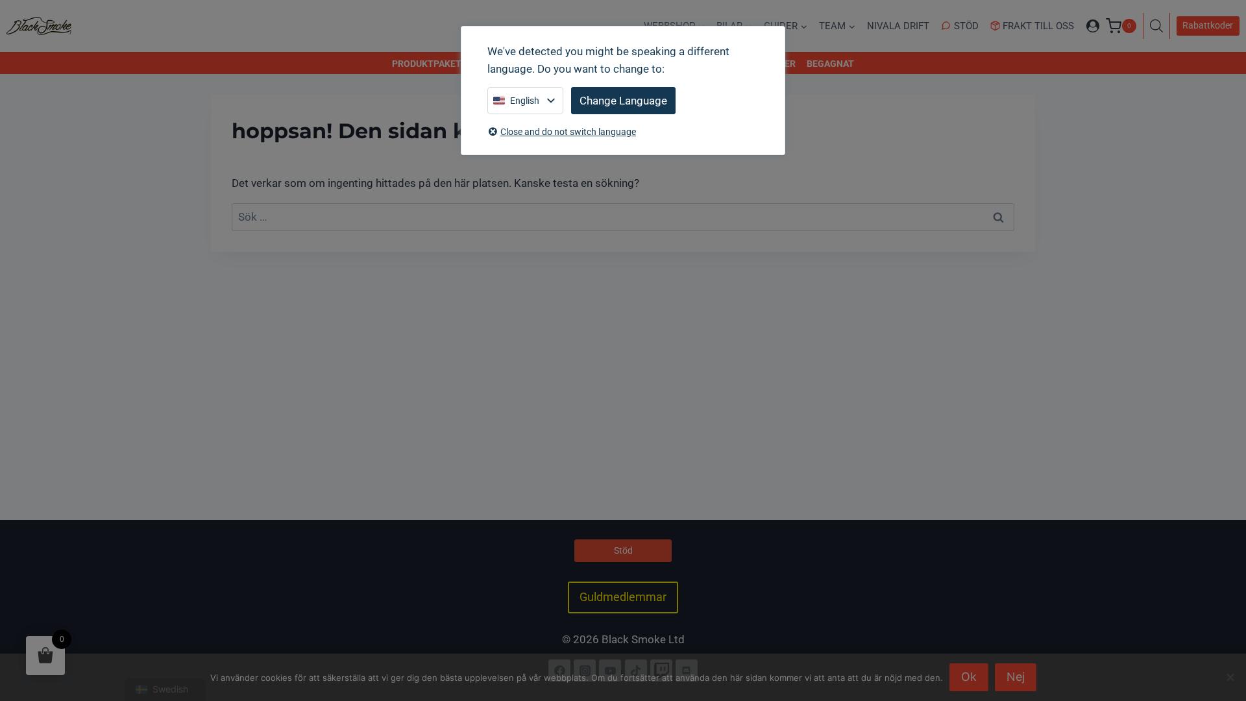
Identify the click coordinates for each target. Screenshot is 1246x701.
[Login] (1092, 26)
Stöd (966, 26)
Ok (969, 676)
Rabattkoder (1207, 25)
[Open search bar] (1159, 25)
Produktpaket (426, 63)
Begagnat (830, 63)
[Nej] (1229, 676)
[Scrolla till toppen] (1222, 635)
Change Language (623, 100)
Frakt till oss (1038, 26)
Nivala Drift (898, 26)
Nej (1016, 676)
